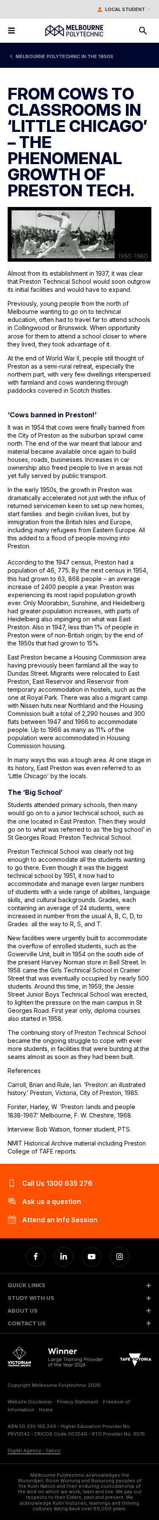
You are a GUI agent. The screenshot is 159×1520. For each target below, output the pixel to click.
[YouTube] (91, 1256)
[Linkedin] (63, 1256)
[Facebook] (35, 1256)
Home (46, 1410)
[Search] (142, 30)
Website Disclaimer (30, 1402)
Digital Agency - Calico (34, 1450)
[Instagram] (119, 1256)
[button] (79, 1285)
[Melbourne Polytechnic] (74, 30)
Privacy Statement (77, 1402)
